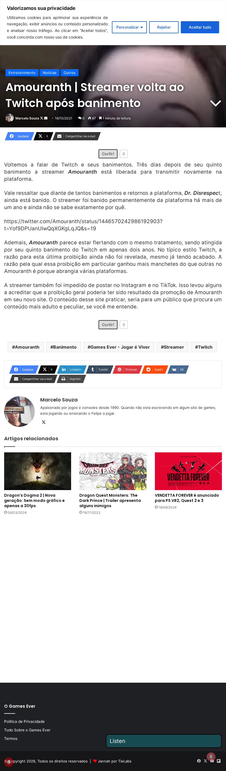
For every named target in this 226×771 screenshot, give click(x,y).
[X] (43, 422)
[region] (113, 22)
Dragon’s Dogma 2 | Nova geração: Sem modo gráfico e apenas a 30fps (34, 500)
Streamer (174, 347)
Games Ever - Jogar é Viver (120, 347)
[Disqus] (113, 598)
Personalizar (127, 27)
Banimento (65, 347)
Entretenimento (22, 72)
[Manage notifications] (211, 756)
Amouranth (27, 347)
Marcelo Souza (27, 118)
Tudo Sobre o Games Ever (27, 730)
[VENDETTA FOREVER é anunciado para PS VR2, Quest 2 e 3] (188, 471)
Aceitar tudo (200, 27)
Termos (10, 738)
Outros (70, 72)
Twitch (205, 347)
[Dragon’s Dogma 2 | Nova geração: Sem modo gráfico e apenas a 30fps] (37, 471)
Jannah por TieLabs (114, 761)
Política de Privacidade (24, 721)
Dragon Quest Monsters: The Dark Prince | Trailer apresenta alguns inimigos (110, 500)
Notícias (50, 72)
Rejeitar (164, 27)
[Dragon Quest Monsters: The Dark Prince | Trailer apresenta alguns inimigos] (112, 471)
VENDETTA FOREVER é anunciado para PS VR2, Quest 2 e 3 (187, 498)
